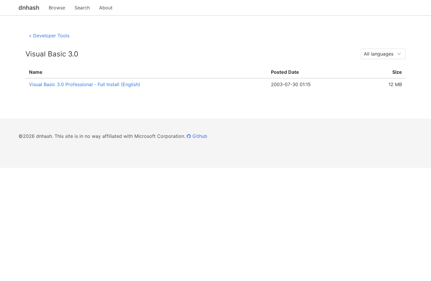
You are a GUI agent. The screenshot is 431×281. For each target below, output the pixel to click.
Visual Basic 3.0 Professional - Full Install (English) (84, 84)
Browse (57, 8)
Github (199, 136)
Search (82, 8)
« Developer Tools (49, 36)
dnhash (28, 7)
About (106, 8)
